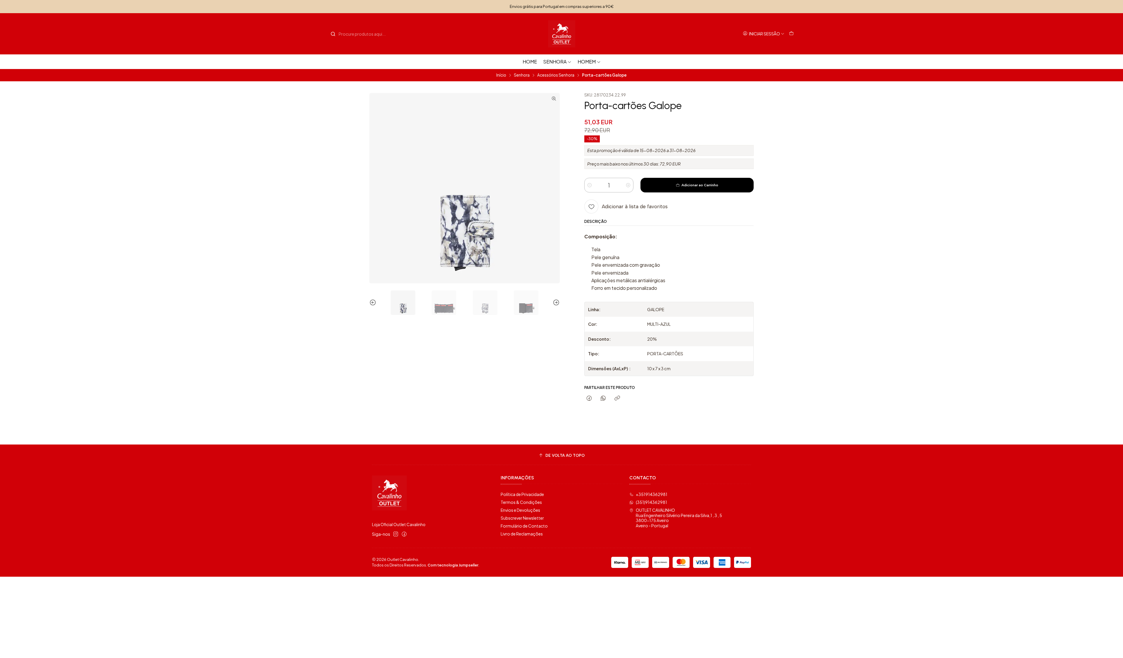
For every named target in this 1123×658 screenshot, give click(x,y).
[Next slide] (555, 302)
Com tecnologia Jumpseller (453, 565)
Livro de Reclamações (522, 533)
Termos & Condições (521, 502)
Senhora (554, 61)
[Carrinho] (791, 34)
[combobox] (360, 34)
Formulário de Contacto (524, 525)
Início (501, 75)
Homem (587, 61)
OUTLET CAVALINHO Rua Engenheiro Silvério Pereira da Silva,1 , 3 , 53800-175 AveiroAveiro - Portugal (679, 517)
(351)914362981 (651, 502)
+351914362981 (651, 494)
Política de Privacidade (522, 494)
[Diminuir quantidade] (590, 185)
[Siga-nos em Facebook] (404, 534)
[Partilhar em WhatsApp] (603, 398)
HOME (530, 61)
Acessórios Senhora (555, 75)
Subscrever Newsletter (522, 518)
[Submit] (333, 34)
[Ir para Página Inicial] (561, 33)
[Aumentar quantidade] (628, 185)
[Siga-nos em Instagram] (396, 534)
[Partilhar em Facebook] (589, 398)
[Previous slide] (373, 302)
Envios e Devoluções (520, 510)
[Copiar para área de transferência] (617, 398)
